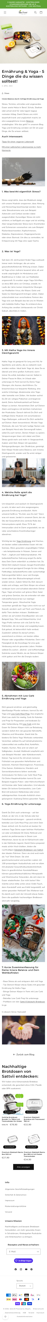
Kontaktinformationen (24, 1316)
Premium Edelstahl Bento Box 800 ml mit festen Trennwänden (34, 1154)
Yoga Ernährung (24, 541)
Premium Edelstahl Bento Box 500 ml (12, 1153)
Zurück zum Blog (25, 1054)
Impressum (9, 1200)
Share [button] (6, 93)
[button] (5, 12)
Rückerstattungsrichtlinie (15, 1206)
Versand (8, 1212)
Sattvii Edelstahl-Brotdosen (32, 1001)
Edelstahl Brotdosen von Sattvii (28, 850)
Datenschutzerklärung (12, 1313)
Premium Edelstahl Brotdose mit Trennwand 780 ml (34, 1119)
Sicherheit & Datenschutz (15, 1195)
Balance (30, 121)
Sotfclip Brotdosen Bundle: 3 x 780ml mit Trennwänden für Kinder (12, 1119)
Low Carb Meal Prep (20, 714)
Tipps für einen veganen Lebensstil (18, 141)
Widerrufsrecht (38, 1309)
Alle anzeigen (23, 1167)
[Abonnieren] (37, 1252)
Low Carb (27, 724)
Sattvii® (13, 1309)
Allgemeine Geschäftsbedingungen (20, 1189)
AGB (24, 1313)
